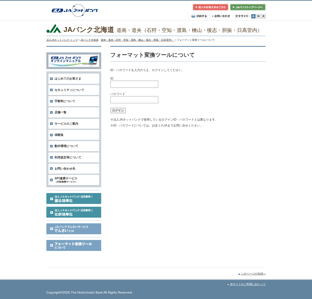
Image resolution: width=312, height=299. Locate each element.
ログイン (118, 110)
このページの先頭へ (253, 273)
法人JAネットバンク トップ (62, 40)
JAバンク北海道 (127, 40)
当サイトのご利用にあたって (248, 284)
